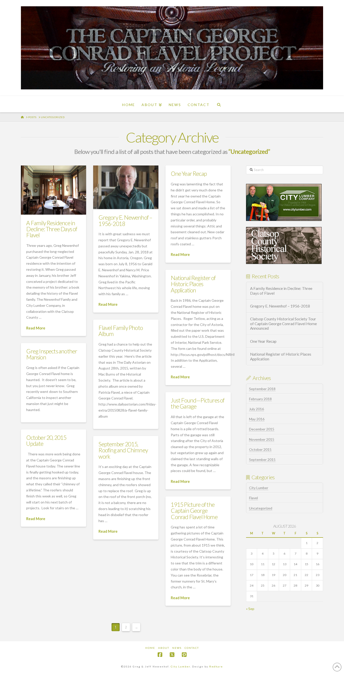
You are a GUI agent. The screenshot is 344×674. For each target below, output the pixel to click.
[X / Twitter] (172, 654)
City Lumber (258, 488)
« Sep (250, 608)
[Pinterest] (184, 654)
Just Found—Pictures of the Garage (197, 403)
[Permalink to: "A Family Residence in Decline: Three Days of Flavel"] (53, 189)
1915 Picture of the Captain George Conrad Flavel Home (194, 510)
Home (150, 647)
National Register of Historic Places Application (193, 283)
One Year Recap (189, 173)
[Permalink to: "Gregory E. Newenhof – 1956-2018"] (125, 187)
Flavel (253, 498)
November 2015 (261, 439)
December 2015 (261, 429)
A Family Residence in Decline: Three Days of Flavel (51, 229)
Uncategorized (260, 508)
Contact (192, 647)
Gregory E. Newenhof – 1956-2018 (125, 220)
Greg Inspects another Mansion (51, 354)
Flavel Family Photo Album (120, 330)
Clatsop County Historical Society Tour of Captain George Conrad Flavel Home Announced (283, 323)
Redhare (216, 666)
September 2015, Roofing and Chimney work (123, 450)
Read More (35, 328)
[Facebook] (160, 654)
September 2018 (262, 389)
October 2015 (260, 449)
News (177, 647)
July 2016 (256, 409)
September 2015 (262, 459)
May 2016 (256, 419)
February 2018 (260, 399)
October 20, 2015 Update (46, 440)
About (163, 647)
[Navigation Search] (219, 104)
